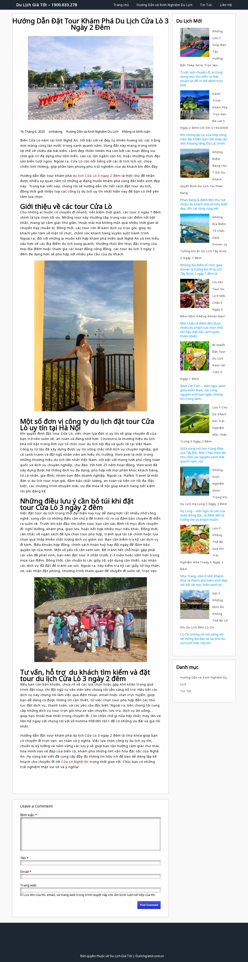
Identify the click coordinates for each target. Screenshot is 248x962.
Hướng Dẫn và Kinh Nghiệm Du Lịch (164, 5)
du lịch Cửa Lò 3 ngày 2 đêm (97, 175)
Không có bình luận (136, 131)
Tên (24, 858)
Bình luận (28, 815)
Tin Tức (206, 5)
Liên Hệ (226, 5)
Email (25, 871)
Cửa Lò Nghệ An (75, 761)
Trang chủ (121, 5)
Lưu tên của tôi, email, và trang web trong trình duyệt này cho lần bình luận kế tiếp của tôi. (89, 895)
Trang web (28, 885)
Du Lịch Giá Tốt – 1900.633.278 (46, 4)
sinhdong (55, 131)
